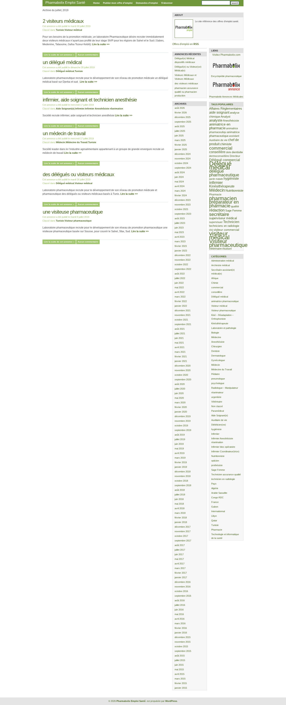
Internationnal (218, 511)
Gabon (214, 506)
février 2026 (181, 112)
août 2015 (180, 655)
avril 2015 (179, 674)
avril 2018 (179, 508)
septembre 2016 (183, 596)
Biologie (215, 332)
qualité (235, 206)
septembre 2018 (183, 485)
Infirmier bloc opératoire (223, 447)
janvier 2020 (181, 411)
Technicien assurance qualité (226, 474)
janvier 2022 (181, 306)
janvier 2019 (181, 467)
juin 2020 (179, 393)
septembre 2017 (183, 540)
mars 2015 (180, 678)
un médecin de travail (64, 133)
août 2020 (180, 384)
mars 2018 (180, 513)
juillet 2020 (180, 388)
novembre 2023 (183, 204)
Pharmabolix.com (230, 54)
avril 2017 (179, 563)
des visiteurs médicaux (186, 83)
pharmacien (223, 198)
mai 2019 (179, 448)
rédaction (217, 210)
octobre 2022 (181, 264)
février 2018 (181, 517)
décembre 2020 (183, 365)
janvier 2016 (181, 632)
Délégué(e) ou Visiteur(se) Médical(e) (188, 68)
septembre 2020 (183, 379)
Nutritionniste (234, 190)
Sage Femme (233, 210)
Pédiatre (215, 374)
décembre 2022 (183, 255)
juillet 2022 (180, 278)
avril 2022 (179, 292)
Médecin (60, 142)
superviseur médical (223, 218)
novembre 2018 (183, 476)
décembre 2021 (183, 310)
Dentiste (215, 351)
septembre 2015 (183, 651)
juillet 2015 (180, 660)
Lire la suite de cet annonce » (59, 55)
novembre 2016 (183, 586)
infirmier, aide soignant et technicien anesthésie (90, 100)
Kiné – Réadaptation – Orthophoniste (222, 317)
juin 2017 (179, 554)
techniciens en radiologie (224, 225)
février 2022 (181, 301)
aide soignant (219, 112)
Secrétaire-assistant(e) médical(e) (223, 272)
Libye (214, 516)
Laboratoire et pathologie (223, 328)
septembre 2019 (183, 430)
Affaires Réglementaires (225, 108)
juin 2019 (179, 444)
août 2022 (180, 273)
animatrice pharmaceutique (225, 301)
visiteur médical (219, 235)
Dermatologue (218, 355)
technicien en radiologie (223, 479)
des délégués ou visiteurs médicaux (78, 174)
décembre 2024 (183, 154)
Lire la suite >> (101, 44)
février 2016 (181, 628)
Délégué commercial (224, 160)
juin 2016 (179, 609)
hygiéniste (231, 178)
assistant (234, 136)
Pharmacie (215, 194)
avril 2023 (179, 237)
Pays (213, 483)
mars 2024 (180, 191)
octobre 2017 (181, 536)
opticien (215, 460)
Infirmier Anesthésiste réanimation (104, 108)
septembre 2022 (183, 269)
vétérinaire (215, 248)
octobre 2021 (181, 319)
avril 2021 (179, 347)
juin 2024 (179, 177)
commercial (220, 148)
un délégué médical (62, 62)
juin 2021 (179, 338)
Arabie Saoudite (219, 493)
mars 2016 (180, 623)
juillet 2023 (180, 223)
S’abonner (167, 3)
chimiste (226, 144)
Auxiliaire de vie (218, 140)
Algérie (214, 488)
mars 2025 (180, 140)
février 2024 (181, 195)
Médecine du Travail (77, 142)
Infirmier (79, 108)
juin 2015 (179, 665)
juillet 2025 (180, 131)
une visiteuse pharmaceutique (73, 212)
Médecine (216, 337)
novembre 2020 (183, 370)
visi (211, 229)
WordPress (171, 701)
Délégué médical (65, 71)
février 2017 (181, 573)
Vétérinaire (216, 401)
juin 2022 (179, 283)
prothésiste (217, 465)
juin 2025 (179, 135)
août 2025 (180, 126)
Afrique (214, 278)
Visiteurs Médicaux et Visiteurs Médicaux (185, 77)
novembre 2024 (183, 158)
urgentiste (216, 397)
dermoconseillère (219, 156)
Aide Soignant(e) (65, 108)
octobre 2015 (181, 646)
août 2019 (180, 434)
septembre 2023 (183, 214)
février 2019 (181, 462)
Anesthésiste (231, 120)
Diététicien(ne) (218, 424)
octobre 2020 (181, 375)
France (215, 502)
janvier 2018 (181, 522)
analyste (215, 120)
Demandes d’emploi (147, 3)
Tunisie (60, 30)
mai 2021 (179, 342)
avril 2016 (179, 619)
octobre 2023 (181, 209)
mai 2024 (179, 181)
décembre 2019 (183, 416)
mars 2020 (180, 402)
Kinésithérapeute (221, 186)
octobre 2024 (181, 163)
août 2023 (180, 218)
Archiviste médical (220, 265)
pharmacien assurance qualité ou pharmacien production (186, 92)
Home (96, 3)
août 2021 (180, 329)
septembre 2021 (183, 324)
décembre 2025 (183, 117)
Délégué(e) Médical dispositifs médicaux (185, 60)
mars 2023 (180, 241)
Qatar (214, 520)
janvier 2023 (181, 250)
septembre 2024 (183, 168)
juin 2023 (179, 227)
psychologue (217, 383)
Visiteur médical (73, 30)
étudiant (227, 248)
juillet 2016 (180, 605)
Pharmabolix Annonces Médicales (226, 96)
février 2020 (181, 407)
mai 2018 (179, 503)
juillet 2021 (180, 333)
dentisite (237, 152)
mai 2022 (179, 287)
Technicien (231, 222)
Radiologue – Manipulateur (224, 388)
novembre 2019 (183, 421)
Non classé (217, 406)
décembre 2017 (183, 527)
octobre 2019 (181, 425)
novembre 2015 (183, 642)
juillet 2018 (180, 494)
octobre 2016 (181, 591)
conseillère (217, 152)
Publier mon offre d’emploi (118, 3)
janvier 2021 (181, 361)
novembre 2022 (183, 260)
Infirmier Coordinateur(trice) (225, 451)
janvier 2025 (181, 149)
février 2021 (181, 356)
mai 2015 (179, 669)
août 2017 (180, 545)
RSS (196, 44)
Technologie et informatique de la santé (225, 536)
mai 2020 (179, 398)
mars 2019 (180, 457)
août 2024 (180, 172)
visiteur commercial (226, 229)
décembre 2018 (183, 471)
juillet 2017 (180, 550)
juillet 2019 (180, 439)
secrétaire (219, 214)
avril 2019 (179, 453)
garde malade (216, 179)
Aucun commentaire (88, 55)
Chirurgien (216, 346)
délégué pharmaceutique (224, 173)
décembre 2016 (183, 582)
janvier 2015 (181, 688)
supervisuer (216, 222)
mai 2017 (179, 559)
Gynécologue (218, 360)
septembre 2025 (183, 121)
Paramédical (217, 411)
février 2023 (181, 246)
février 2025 (181, 145)
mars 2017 (180, 568)
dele (228, 152)
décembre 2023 (183, 200)
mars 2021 (180, 352)
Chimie (214, 283)
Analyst (225, 116)
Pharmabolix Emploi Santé (65, 2)
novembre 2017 (183, 531)
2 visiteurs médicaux (63, 21)
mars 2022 (180, 296)
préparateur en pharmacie (224, 203)
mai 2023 (179, 232)
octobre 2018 (181, 480)
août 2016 (180, 600)
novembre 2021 (183, 315)
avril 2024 (179, 186)
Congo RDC (217, 497)
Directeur (235, 156)
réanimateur (217, 392)
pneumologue (218, 378)
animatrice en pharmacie (219, 126)
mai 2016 (179, 614)
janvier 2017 (181, 577)
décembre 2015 (183, 637)
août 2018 (180, 490)
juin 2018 (179, 499)
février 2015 (181, 683)
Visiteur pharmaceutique (77, 220)
